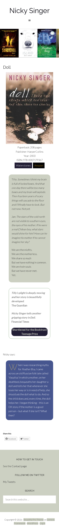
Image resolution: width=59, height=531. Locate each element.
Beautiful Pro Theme (33, 519)
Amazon (38, 165)
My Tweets (9, 481)
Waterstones (23, 165)
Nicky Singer (29, 11)
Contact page (19, 466)
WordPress (32, 523)
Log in (42, 523)
